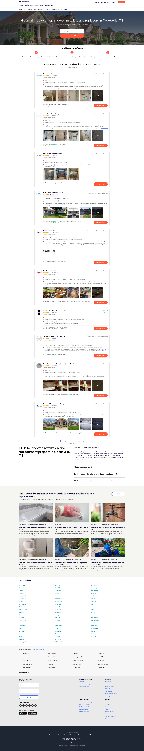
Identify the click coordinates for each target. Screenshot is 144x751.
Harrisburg (94, 588)
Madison (93, 634)
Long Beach (22, 596)
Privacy (63, 739)
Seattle (93, 631)
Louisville (57, 585)
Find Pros (81, 681)
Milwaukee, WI (26, 660)
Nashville (93, 601)
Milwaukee (94, 636)
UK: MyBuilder (92, 734)
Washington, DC (103, 667)
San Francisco (23, 609)
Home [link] (20, 9)
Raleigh (57, 628)
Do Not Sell (73, 739)
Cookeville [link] (29, 9)
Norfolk (93, 623)
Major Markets (25, 580)
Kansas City (58, 607)
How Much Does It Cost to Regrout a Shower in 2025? (71, 528)
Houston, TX (51, 657)
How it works (108, 702)
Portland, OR (52, 664)
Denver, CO (26, 657)
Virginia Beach (95, 628)
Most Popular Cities (25, 650)
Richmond (94, 626)
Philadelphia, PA (27, 664)
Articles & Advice (48, 5)
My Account (108, 681)
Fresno (21, 593)
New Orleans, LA (78, 660)
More (41, 5)
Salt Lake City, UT (78, 664)
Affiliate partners (109, 718)
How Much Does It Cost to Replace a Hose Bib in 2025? (108, 528)
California (68, 739)
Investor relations (109, 711)
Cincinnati (58, 634)
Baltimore (58, 590)
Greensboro (58, 626)
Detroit (57, 596)
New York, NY (102, 660)
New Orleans (59, 588)
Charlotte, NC (52, 653)
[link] (72, 75)
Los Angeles (22, 599)
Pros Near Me (108, 691)
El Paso (93, 609)
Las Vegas (58, 612)
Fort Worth (94, 612)
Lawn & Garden (34, 5)
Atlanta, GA (25, 653)
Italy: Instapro (72, 734)
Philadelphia (94, 590)
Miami (20, 628)
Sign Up (121, 2)
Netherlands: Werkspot (82, 734)
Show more (105, 128)
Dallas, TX (101, 653)
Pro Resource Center (84, 706)
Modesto (21, 601)
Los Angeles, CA (78, 657)
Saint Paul (58, 604)
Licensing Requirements (111, 696)
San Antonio (94, 617)
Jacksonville (22, 626)
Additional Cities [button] (23, 672)
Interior (21, 5)
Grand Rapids (59, 599)
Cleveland (58, 636)
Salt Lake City (95, 620)
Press (106, 709)
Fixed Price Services (84, 686)
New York (58, 617)
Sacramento (23, 604)
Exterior (27, 5)
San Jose (21, 612)
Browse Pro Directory (84, 684)
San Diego (22, 607)
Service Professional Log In (86, 702)
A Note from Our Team (111, 693)
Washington (22, 620)
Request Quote (100, 105)
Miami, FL (101, 657)
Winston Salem (59, 631)
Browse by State (37, 649)
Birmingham (22, 585)
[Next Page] (88, 441)
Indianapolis (22, 642)
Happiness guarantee (110, 716)
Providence (94, 596)
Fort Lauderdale (24, 623)
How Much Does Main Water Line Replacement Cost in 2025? (107, 563)
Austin (92, 604)
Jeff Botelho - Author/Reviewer (28, 524)
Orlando (21, 631)
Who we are (108, 704)
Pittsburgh (94, 593)
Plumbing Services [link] (39, 9)
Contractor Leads (83, 709)
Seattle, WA (76, 667)
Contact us (108, 714)
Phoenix (21, 588)
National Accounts (84, 711)
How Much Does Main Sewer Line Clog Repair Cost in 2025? (71, 563)
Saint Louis (58, 609)
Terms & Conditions (81, 742)
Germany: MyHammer (63, 734)
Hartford (21, 617)
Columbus (58, 639)
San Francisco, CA (53, 667)
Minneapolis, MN (53, 660)
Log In (113, 2)
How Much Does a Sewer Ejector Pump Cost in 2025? (35, 563)
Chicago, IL (76, 653)
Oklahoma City (59, 642)
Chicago (21, 639)
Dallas (92, 607)
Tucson (21, 590)
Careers (107, 706)
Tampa (21, 634)
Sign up (29, 697)
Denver (21, 615)
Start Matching (72, 36)
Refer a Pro (108, 688)
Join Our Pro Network (84, 704)
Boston (57, 593)
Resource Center (109, 686)
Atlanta (21, 636)
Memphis (93, 599)
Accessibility (79, 739)
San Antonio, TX (103, 664)
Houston (93, 615)
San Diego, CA (26, 667)
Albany (57, 615)
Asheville (57, 620)
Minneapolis (58, 601)
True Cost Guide (109, 684)
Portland (93, 585)
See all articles (118, 494)
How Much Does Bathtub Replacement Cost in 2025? (35, 528)
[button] (49, 95)
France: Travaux (52, 734)
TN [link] (24, 9)
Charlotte (58, 623)
